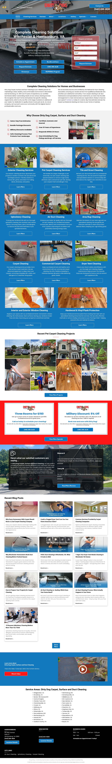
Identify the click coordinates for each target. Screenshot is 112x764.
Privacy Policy (32, 759)
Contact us (69, 100)
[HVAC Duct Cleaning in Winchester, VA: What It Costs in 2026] (56, 544)
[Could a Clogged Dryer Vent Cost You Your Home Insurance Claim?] (56, 509)
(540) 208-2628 (102, 9)
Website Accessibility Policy (77, 759)
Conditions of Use (54, 759)
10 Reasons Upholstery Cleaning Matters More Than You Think (19, 626)
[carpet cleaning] (21, 580)
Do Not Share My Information (43, 759)
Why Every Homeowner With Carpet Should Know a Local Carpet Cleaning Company (20, 520)
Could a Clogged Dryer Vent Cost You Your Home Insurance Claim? (54, 520)
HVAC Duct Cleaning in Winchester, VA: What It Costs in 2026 (55, 556)
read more (98, 461)
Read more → (10, 532)
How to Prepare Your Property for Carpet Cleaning (19, 591)
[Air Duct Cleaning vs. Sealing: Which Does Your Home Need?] (56, 580)
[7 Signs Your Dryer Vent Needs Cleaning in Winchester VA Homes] (91, 544)
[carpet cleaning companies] (91, 509)
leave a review (44, 471)
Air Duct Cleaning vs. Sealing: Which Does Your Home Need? (54, 591)
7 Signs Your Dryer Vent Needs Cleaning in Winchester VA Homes (90, 556)
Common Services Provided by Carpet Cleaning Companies (88, 520)
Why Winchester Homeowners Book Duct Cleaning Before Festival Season (19, 556)
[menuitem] (18, 16)
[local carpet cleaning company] (21, 509)
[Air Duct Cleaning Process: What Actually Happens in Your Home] (91, 580)
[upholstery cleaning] (21, 615)
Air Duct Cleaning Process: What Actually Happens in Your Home (89, 591)
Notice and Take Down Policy (64, 759)
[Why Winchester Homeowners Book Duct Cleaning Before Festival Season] (21, 544)
